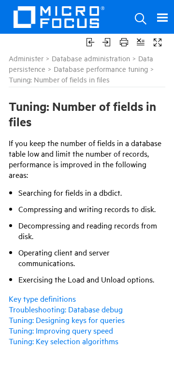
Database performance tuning (101, 68)
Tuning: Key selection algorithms (63, 341)
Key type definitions (42, 298)
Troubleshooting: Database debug (66, 309)
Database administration (91, 58)
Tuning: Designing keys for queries (67, 319)
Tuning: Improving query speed (61, 330)
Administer (26, 58)
